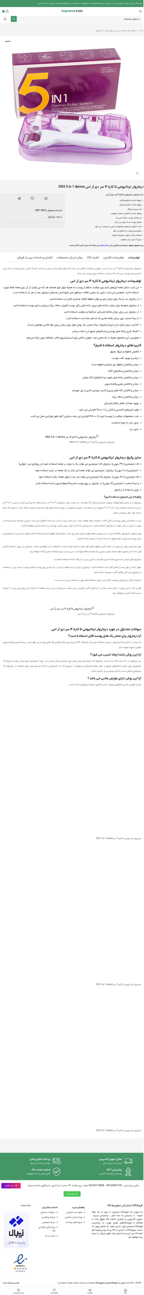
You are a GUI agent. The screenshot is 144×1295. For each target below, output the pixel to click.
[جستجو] (14, 19)
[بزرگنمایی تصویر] (137, 173)
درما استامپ (104, 245)
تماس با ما (50, 1235)
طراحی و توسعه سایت (11, 1283)
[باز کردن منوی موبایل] (140, 11)
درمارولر (98, 30)
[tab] (134, 258)
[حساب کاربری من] (5, 19)
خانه (142, 30)
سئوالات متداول (47, 1212)
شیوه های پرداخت (74, 1222)
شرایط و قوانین (48, 1217)
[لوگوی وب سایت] (72, 11)
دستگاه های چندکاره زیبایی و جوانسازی (121, 30)
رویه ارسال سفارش (73, 1217)
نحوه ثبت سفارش (74, 1212)
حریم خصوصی (48, 1222)
